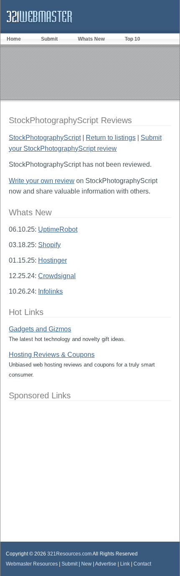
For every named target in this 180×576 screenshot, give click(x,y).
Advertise (105, 564)
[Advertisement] (90, 71)
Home (14, 39)
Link (125, 564)
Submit (49, 39)
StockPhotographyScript (45, 137)
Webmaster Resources (32, 564)
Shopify (49, 244)
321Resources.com (69, 554)
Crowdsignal (57, 275)
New (86, 564)
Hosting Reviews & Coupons (52, 354)
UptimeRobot (57, 229)
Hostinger (52, 260)
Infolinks (50, 291)
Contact (142, 564)
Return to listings (111, 137)
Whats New (91, 39)
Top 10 (132, 39)
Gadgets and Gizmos (40, 329)
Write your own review (42, 180)
